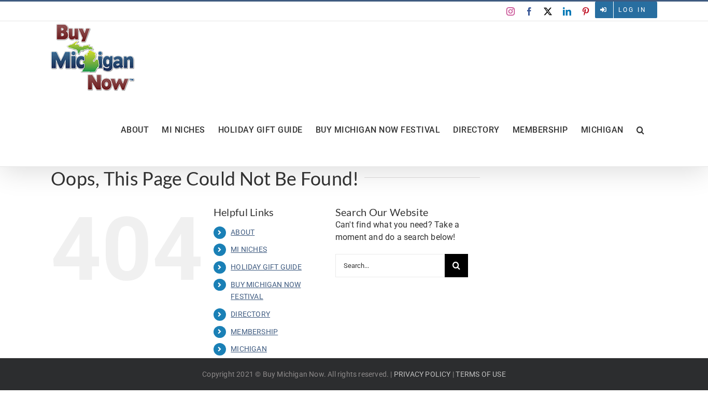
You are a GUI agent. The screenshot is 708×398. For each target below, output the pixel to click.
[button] (640, 130)
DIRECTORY (250, 314)
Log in (632, 9)
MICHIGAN (249, 349)
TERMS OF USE (480, 374)
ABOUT (242, 232)
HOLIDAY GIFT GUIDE (266, 267)
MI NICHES (249, 249)
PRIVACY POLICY (422, 374)
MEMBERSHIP (254, 332)
